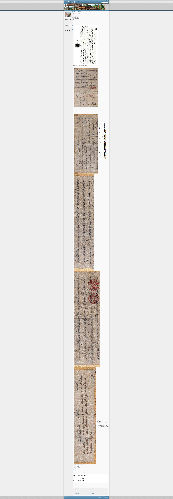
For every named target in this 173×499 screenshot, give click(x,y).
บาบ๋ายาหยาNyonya (94, 491)
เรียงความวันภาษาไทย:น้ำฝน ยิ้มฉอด (96, 492)
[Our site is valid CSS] (101, 497)
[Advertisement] (68, 47)
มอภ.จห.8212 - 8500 (76, 493)
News (72, 496)
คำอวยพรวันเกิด (93, 493)
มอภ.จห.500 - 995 (76, 491)
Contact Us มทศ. (69, 496)
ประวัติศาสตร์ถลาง (102, 420)
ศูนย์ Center (67, 21)
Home (65, 496)
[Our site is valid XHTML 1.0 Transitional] (106, 497)
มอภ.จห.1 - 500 (76, 492)
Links (75, 496)
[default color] (107, 0)
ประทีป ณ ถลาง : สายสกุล (77, 486)
